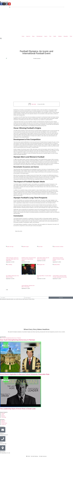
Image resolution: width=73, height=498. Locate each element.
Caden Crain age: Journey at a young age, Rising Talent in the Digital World (12, 259)
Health (54, 36)
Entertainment (39, 36)
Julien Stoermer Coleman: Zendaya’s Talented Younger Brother (58, 259)
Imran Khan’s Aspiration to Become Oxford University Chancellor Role (24, 374)
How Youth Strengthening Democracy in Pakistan (17, 340)
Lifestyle (60, 36)
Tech (50, 36)
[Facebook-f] (1, 4)
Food (71, 36)
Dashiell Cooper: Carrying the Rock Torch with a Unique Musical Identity (29, 259)
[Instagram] (4, 4)
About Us (28, 36)
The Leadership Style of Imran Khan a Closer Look (18, 409)
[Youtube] (9, 4)
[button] (1, 38)
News (33, 36)
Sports (45, 36)
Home (23, 36)
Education (66, 36)
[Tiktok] (6, 4)
